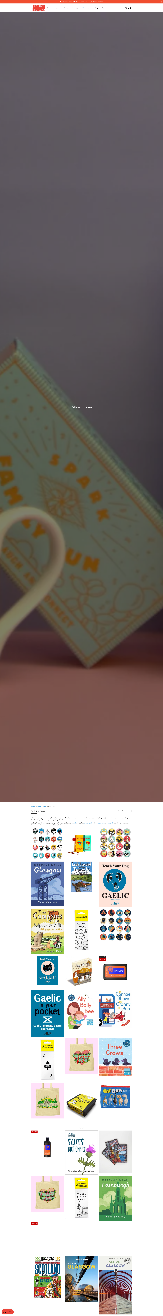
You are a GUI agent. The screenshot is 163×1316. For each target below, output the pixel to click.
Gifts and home (41, 806)
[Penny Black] (38, 8)
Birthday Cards (88, 823)
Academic (57, 8)
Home (33, 806)
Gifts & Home (86, 8)
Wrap (96, 8)
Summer (49, 8)
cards (74, 823)
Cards (66, 8)
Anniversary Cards (100, 823)
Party (103, 8)
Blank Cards (110, 823)
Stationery (75, 8)
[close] (161, 2)
